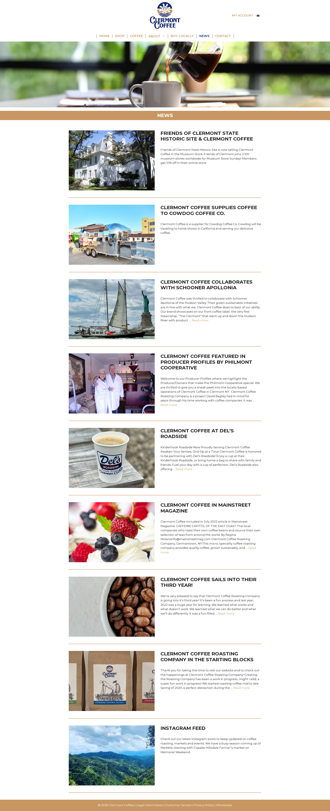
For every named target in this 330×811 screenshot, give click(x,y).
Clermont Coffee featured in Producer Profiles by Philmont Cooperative (206, 362)
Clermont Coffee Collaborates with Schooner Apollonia (206, 285)
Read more (200, 320)
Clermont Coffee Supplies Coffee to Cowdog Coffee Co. (209, 210)
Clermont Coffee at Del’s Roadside (197, 433)
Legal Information (149, 805)
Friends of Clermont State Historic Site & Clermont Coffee (207, 136)
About (154, 36)
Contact (223, 36)
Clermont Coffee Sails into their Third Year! (208, 582)
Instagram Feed (183, 728)
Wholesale (224, 805)
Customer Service (178, 805)
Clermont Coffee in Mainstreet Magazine (206, 508)
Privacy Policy (204, 805)
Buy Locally (182, 36)
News (204, 36)
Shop (119, 36)
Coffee (136, 36)
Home (104, 36)
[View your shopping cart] (258, 15)
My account (242, 15)
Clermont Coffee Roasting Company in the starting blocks (207, 656)
